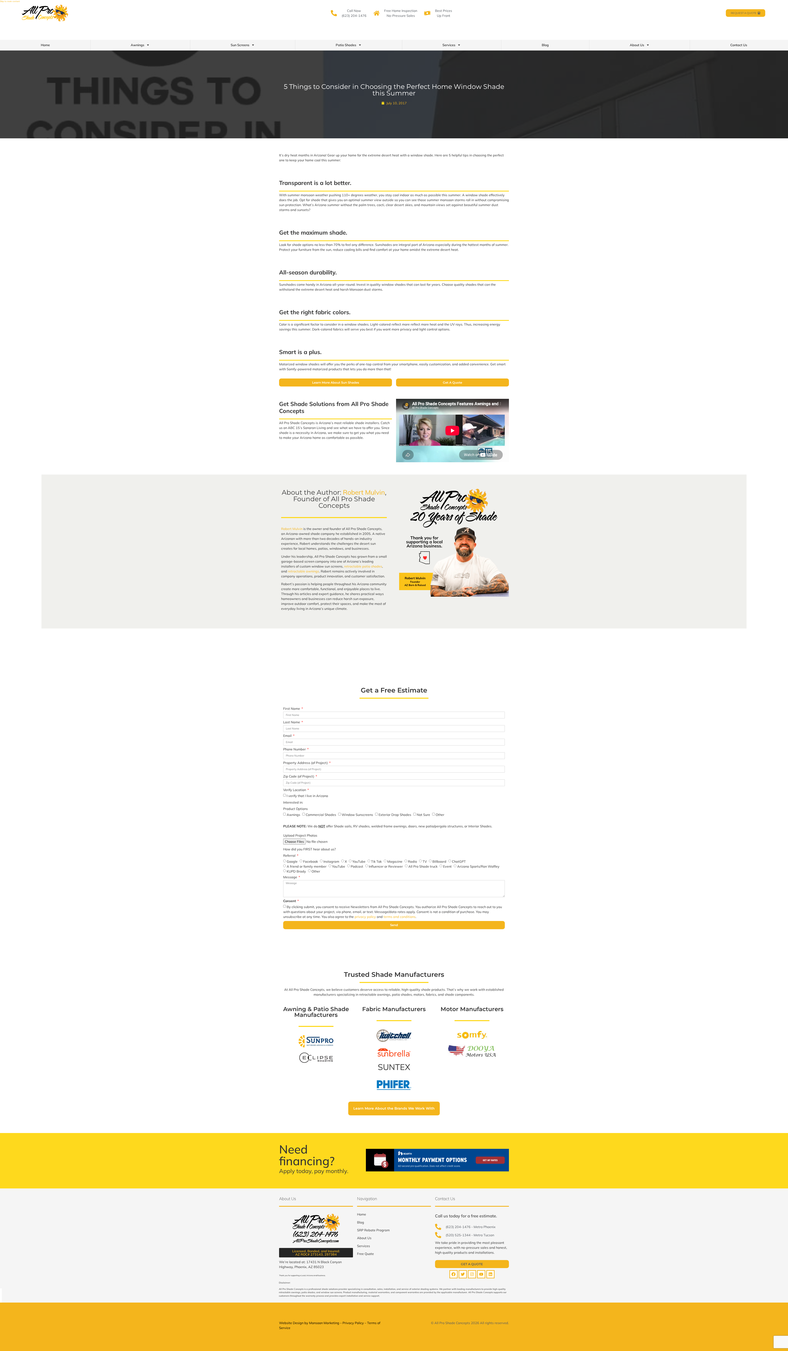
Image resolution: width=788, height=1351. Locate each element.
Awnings (137, 45)
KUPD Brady (296, 871)
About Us (637, 45)
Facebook (310, 861)
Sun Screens (240, 45)
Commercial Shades (321, 815)
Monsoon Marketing (324, 1323)
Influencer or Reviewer (386, 866)
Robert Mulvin (364, 492)
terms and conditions (400, 917)
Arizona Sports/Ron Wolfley (478, 866)
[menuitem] (361, 1214)
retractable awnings (303, 571)
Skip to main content (10, 1)
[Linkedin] (490, 1274)
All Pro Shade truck (423, 866)
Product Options (295, 809)
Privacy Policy (353, 1323)
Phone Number (295, 749)
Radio (412, 861)
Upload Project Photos (300, 835)
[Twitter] (463, 1274)
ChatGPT (459, 861)
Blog (545, 45)
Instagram (331, 861)
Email (287, 736)
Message (290, 877)
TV (425, 861)
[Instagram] (472, 1274)
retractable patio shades (363, 566)
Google (292, 861)
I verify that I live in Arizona (307, 796)
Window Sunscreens (357, 815)
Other (440, 815)
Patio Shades (346, 45)
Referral (289, 856)
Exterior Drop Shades (395, 815)
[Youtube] (481, 1274)
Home (45, 45)
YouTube (358, 861)
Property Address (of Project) (306, 763)
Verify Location (295, 790)
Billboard (439, 861)
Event (447, 866)
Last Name (292, 722)
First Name (292, 709)
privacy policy (365, 917)
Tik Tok (376, 861)
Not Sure (423, 815)
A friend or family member (306, 866)
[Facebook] (453, 1274)
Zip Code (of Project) (299, 776)
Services (448, 45)
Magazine (394, 861)
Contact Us (738, 45)
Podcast (357, 866)
